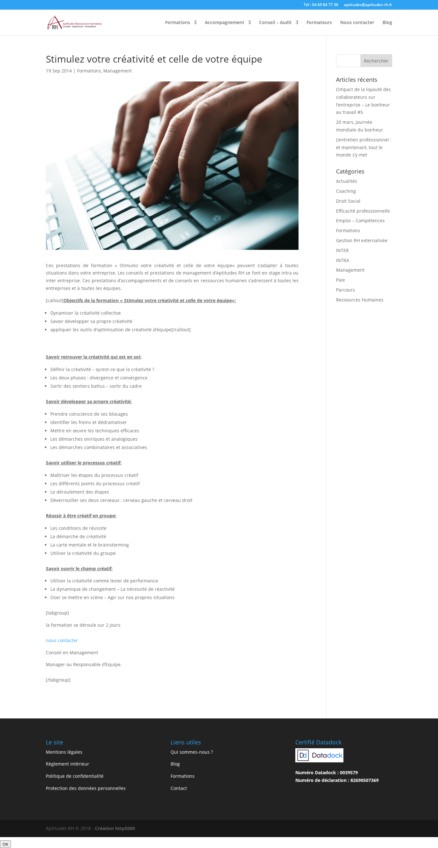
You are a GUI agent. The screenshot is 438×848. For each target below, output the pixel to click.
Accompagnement (224, 22)
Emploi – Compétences (360, 220)
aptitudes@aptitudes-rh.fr (368, 5)
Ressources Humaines (359, 300)
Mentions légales (64, 752)
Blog (387, 22)
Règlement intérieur (67, 764)
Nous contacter (357, 22)
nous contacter (62, 640)
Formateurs (319, 22)
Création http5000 (115, 828)
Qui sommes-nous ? (192, 752)
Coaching (346, 191)
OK (5, 844)
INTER (342, 250)
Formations (177, 22)
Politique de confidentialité (75, 776)
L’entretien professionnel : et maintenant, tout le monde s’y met (364, 147)
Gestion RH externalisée (361, 240)
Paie (340, 280)
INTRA (342, 260)
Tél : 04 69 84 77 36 (321, 5)
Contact (179, 788)
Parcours (345, 290)
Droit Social (348, 201)
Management (117, 71)
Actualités (346, 181)
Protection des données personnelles (86, 788)
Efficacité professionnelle (363, 211)
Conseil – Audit (275, 22)
